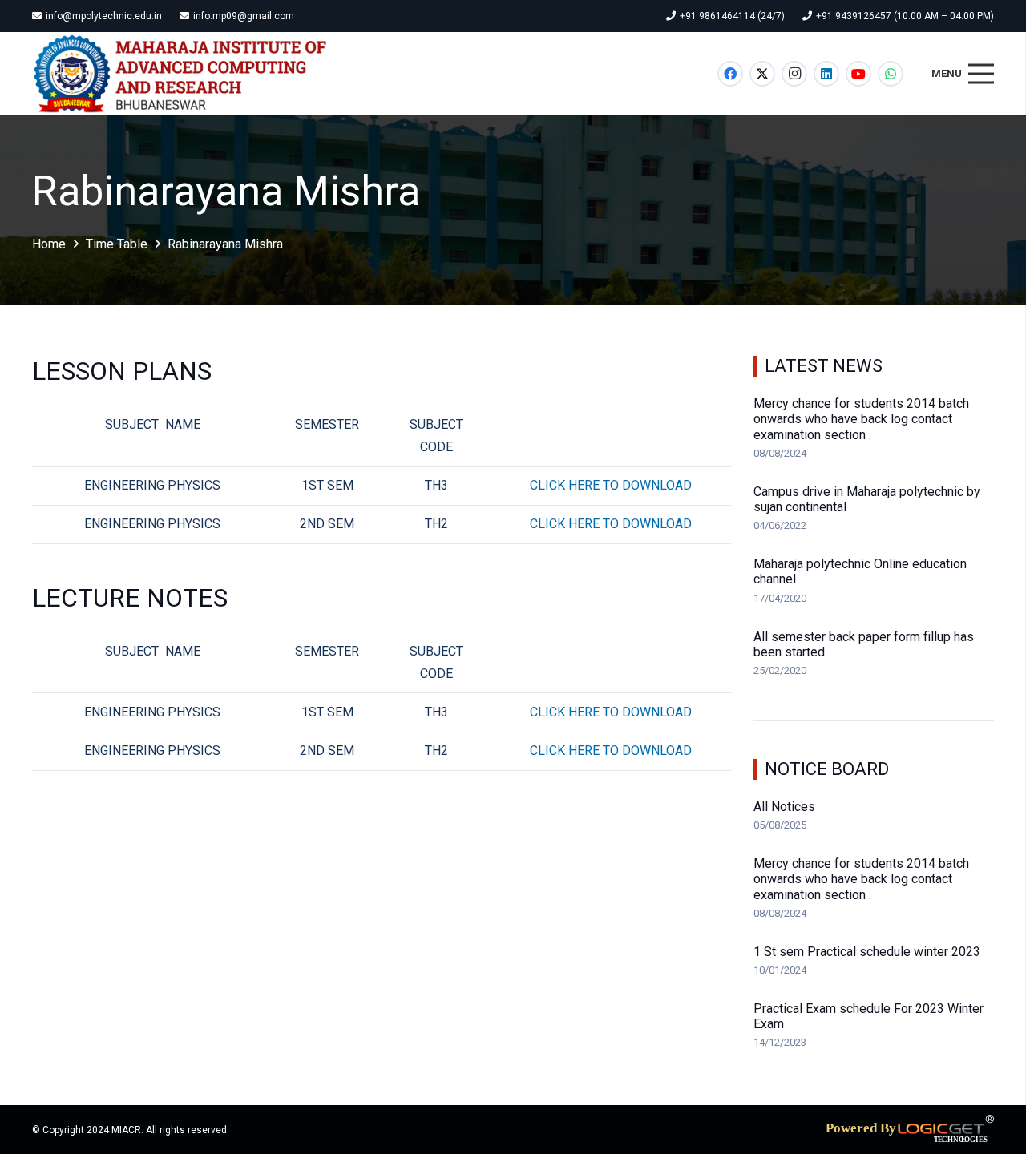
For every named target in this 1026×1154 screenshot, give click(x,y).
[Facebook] (730, 74)
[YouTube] (858, 74)
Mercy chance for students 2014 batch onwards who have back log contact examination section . (861, 419)
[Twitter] (762, 74)
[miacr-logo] (181, 74)
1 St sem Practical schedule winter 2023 (866, 951)
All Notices (784, 806)
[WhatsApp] (890, 74)
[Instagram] (794, 74)
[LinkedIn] (826, 74)
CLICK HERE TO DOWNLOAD (611, 485)
